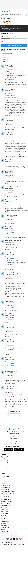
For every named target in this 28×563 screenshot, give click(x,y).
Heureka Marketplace (6, 505)
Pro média (3, 465)
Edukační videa (4, 513)
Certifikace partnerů (5, 527)
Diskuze (24, 37)
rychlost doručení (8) (7, 53)
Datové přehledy (5, 509)
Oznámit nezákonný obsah (7, 471)
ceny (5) (5, 55)
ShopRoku (3, 523)
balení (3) (5, 61)
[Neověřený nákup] (14, 65)
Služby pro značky (5, 507)
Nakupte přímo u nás (5, 485)
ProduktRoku (4, 525)
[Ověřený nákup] (12, 119)
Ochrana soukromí (5, 489)
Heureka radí (4, 483)
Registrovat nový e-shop (6, 501)
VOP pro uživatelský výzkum (7, 493)
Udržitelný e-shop (5, 531)
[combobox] (14, 14)
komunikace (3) (6, 57)
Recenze (5, 37)
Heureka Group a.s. (17, 543)
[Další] (19, 416)
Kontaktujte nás (14, 438)
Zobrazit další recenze (14, 412)
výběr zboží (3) (6, 59)
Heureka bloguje (4, 467)
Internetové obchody (6, 18)
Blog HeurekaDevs (5, 469)
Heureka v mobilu (5, 481)
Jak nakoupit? (4, 479)
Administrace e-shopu (6, 499)
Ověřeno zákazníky (5, 521)
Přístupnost (3, 473)
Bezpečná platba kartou (6, 491)
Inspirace (3, 529)
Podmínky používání (5, 461)
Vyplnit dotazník (14, 443)
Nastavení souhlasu (5, 487)
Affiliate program (4, 511)
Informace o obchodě (6, 33)
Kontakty (3, 459)
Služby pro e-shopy (5, 503)
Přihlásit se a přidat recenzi (14, 45)
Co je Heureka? (4, 457)
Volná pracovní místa (5, 463)
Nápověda (3, 515)
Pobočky (15, 37)
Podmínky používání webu (18, 544)
